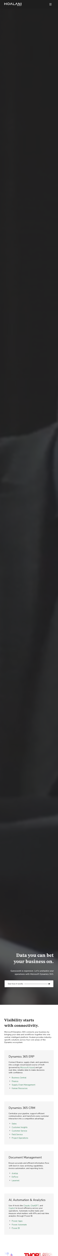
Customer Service (19, 1130)
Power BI (16, 1228)
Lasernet (15, 1180)
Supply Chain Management (23, 1084)
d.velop (15, 1173)
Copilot (12, 1208)
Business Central (19, 1077)
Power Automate (19, 1224)
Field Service (17, 1134)
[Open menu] (50, 4)
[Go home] (13, 4)
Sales (14, 1123)
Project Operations (20, 1138)
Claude (26, 1205)
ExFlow (15, 1176)
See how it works (15, 983)
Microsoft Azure (27, 1067)
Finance (15, 1081)
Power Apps (17, 1221)
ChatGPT (35, 1205)
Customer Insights (20, 1127)
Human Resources (20, 1088)
